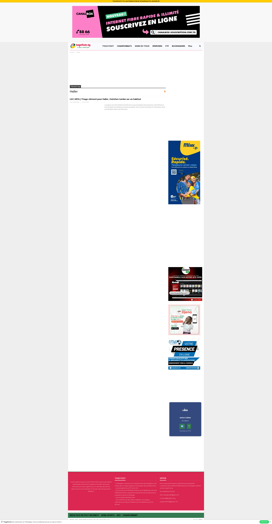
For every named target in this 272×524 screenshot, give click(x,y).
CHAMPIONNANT (130, 515)
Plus (190, 46)
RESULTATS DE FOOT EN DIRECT (84, 515)
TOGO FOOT (108, 46)
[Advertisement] (136, 69)
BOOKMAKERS (178, 46)
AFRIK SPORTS (108, 515)
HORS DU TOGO (142, 46)
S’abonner (264, 522)
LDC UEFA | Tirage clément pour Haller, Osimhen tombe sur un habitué (105, 99)
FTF (167, 46)
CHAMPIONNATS (124, 46)
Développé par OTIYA (185, 431)
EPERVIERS (157, 46)
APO (119, 515)
